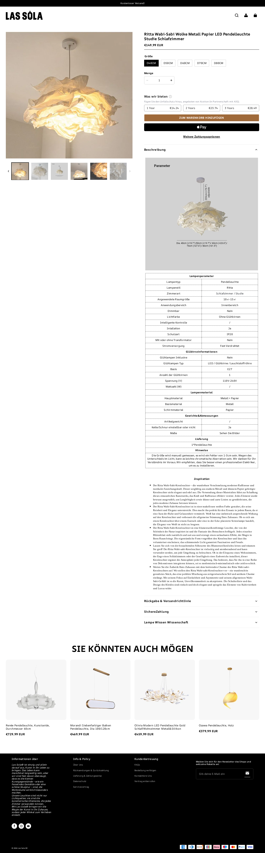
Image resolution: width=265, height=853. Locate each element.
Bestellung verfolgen (145, 770)
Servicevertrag (81, 786)
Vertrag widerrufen (144, 781)
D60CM (185, 63)
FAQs (137, 764)
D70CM (202, 63)
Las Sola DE (23, 848)
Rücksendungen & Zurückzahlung (91, 770)
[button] (237, 15)
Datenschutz (79, 781)
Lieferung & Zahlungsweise (87, 775)
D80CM (218, 63)
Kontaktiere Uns (143, 775)
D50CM (168, 63)
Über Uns (78, 764)
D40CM (151, 63)
